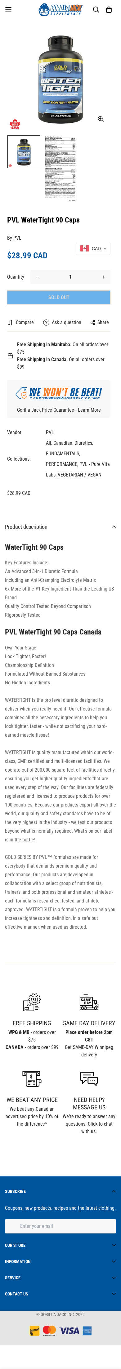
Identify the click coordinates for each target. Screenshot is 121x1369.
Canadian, (63, 443)
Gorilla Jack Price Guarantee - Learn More (59, 410)
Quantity (15, 277)
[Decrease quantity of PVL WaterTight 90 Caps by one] (37, 277)
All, (49, 443)
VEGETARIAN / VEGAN (79, 475)
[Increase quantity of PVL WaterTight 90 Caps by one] (103, 277)
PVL (17, 238)
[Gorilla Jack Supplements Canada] (60, 10)
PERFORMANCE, (62, 464)
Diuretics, (83, 443)
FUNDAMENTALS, (63, 454)
